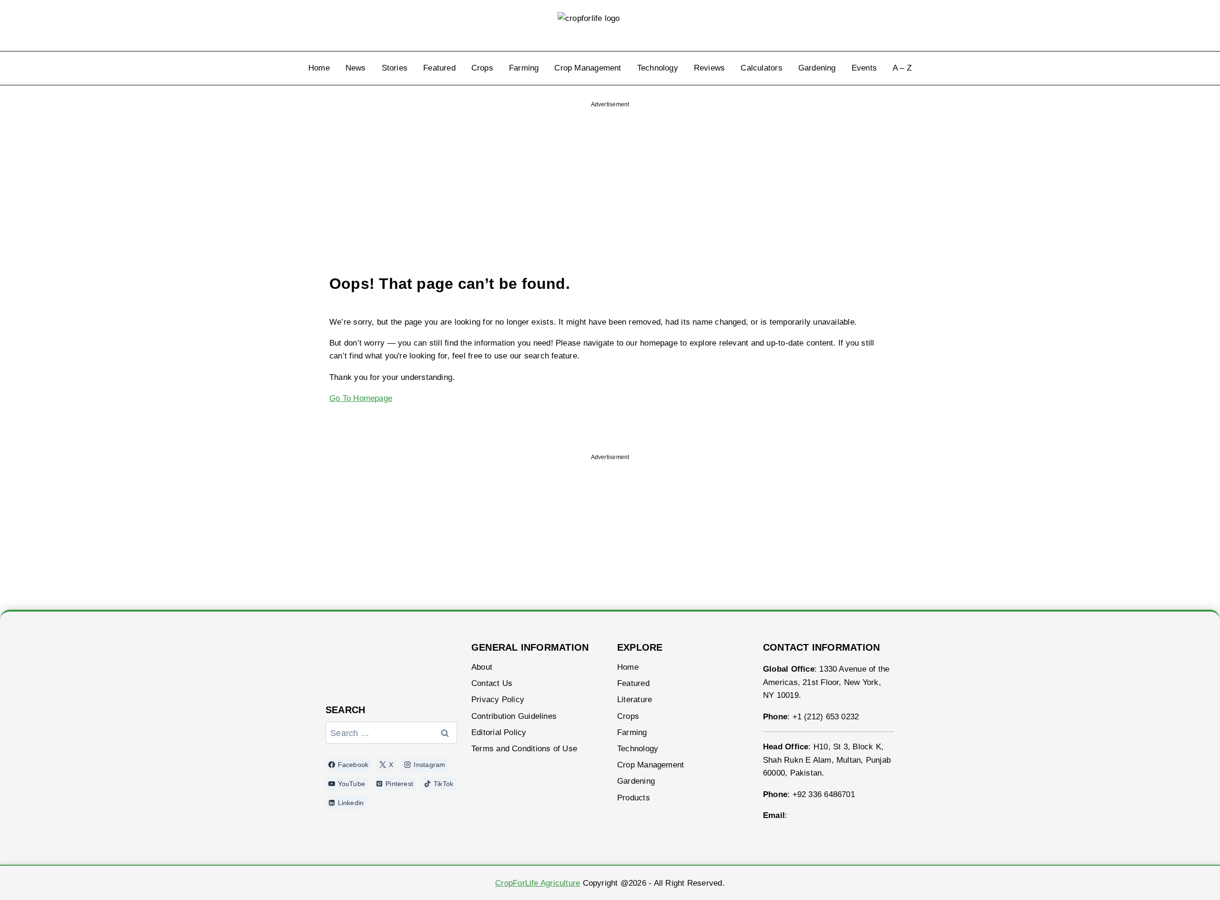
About (481, 667)
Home (319, 67)
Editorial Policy (499, 732)
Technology (657, 67)
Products (633, 797)
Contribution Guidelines (514, 716)
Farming (524, 67)
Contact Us (491, 683)
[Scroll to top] (1187, 879)
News (356, 67)
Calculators (761, 67)
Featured (439, 67)
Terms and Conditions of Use (524, 748)
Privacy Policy (497, 699)
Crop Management (587, 67)
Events (864, 67)
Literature (634, 699)
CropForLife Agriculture (537, 883)
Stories (395, 67)
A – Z (902, 67)
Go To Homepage (360, 398)
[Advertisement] (610, 173)
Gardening (817, 67)
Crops (482, 67)
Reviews (709, 67)
